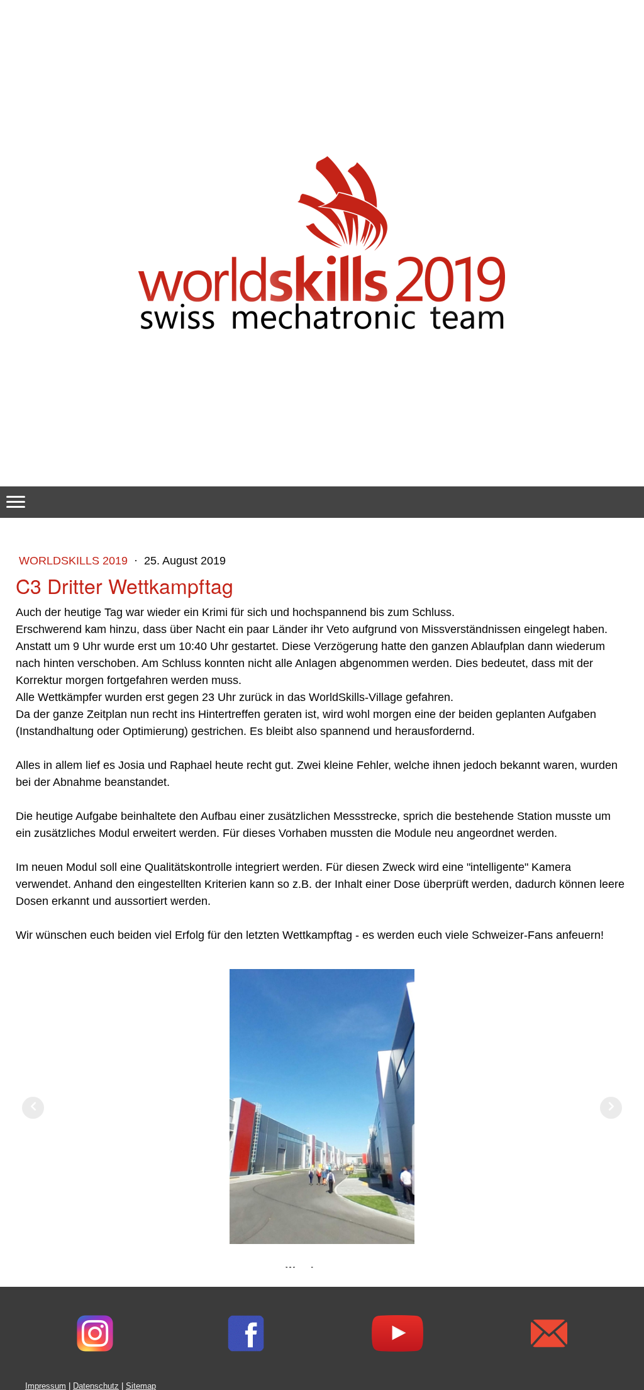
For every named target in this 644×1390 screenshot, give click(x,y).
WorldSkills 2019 (73, 560)
